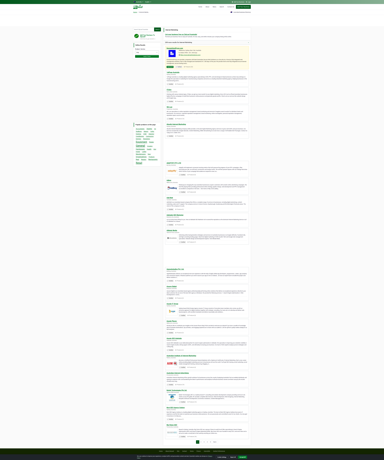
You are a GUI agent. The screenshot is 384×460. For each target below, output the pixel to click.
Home (200, 7)
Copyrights (207, 451)
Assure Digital (172, 286)
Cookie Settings (221, 457)
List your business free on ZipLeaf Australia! (181, 34)
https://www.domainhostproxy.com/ (190, 55)
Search (222, 7)
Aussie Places (172, 321)
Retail (139, 162)
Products (151, 157)
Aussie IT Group (172, 304)
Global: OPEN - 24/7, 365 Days (188, 52)
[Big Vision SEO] (173, 433)
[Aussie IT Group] (173, 311)
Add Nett (170, 198)
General (140, 145)
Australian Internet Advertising (178, 373)
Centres (138, 134)
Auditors (139, 131)
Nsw (149, 154)
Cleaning (151, 134)
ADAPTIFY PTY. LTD (174, 163)
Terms (192, 451)
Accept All (243, 457)
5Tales (169, 90)
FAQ (178, 451)
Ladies (144, 151)
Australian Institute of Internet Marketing (181, 356)
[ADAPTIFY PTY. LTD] (173, 171)
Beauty (146, 131)
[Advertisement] (192, 20)
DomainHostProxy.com (175, 48)
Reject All (233, 457)
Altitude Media (172, 230)
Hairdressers (140, 149)
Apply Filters (147, 56)
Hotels (138, 151)
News (214, 7)
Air (155, 129)
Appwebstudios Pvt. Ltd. (175, 269)
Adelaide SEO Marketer (175, 215)
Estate (151, 142)
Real (137, 159)
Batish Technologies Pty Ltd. (177, 390)
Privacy (198, 451)
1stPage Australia (173, 72)
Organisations (141, 157)
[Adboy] (173, 188)
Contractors (150, 136)
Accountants (140, 129)
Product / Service (140, 49)
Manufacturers (141, 154)
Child (144, 134)
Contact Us (230, 7)
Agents (149, 129)
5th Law (169, 107)
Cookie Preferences (219, 451)
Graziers (149, 146)
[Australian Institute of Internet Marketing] (173, 363)
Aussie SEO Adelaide (174, 338)
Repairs (143, 159)
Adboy (169, 180)
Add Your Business (243, 7)
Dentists (138, 139)
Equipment (141, 142)
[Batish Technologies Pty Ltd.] (173, 398)
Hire (155, 149)
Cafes (152, 131)
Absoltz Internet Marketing (176, 124)
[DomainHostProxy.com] (173, 54)
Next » (215, 442)
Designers (146, 139)
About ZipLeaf (170, 451)
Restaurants (153, 159)
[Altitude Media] (173, 238)
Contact (184, 451)
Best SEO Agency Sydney (176, 408)
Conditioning (140, 136)
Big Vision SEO (172, 425)
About (207, 7)
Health (149, 149)
